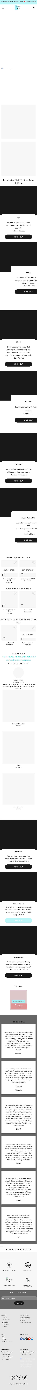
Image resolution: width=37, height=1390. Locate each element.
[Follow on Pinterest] (29, 1338)
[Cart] (33, 7)
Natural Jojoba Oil (27, 643)
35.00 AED (18, 809)
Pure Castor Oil (9, 643)
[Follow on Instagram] (24, 1338)
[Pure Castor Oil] (9, 633)
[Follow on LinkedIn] (32, 1338)
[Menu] (2, 7)
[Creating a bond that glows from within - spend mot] (25, 995)
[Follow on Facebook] (21, 1338)
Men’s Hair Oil (28, 610)
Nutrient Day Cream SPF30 (9, 579)
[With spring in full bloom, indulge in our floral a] (20, 995)
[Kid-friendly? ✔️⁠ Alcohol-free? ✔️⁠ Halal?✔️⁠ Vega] (16, 995)
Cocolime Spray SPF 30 (28, 579)
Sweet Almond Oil (18, 807)
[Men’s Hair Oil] (27, 599)
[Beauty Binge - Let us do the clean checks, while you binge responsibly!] (17, 7)
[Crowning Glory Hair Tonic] (9, 599)
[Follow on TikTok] (26, 1338)
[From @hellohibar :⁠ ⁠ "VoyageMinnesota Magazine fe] (12, 995)
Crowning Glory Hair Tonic (9, 610)
